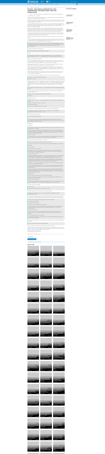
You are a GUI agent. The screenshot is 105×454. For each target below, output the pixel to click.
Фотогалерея (57, 4)
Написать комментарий (32, 239)
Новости (29, 4)
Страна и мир (40, 4)
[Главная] (27, 7)
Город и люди (34, 4)
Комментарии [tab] (30, 236)
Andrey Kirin (38, 234)
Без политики (46, 4)
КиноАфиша (51, 4)
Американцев (40, 23)
